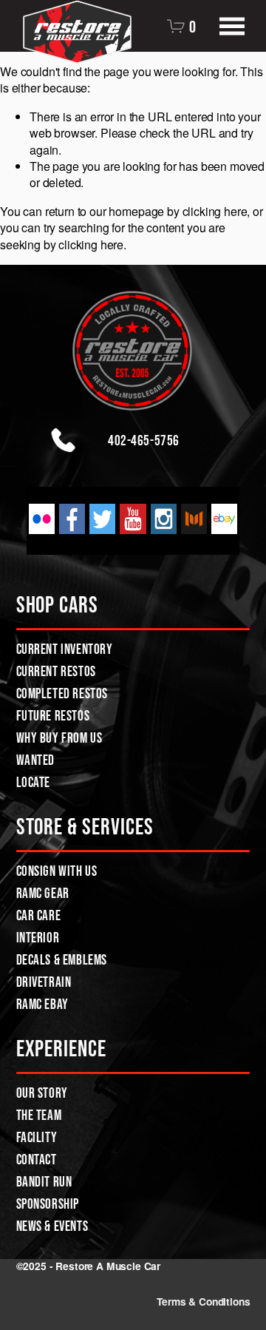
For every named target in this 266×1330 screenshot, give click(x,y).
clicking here (215, 211)
